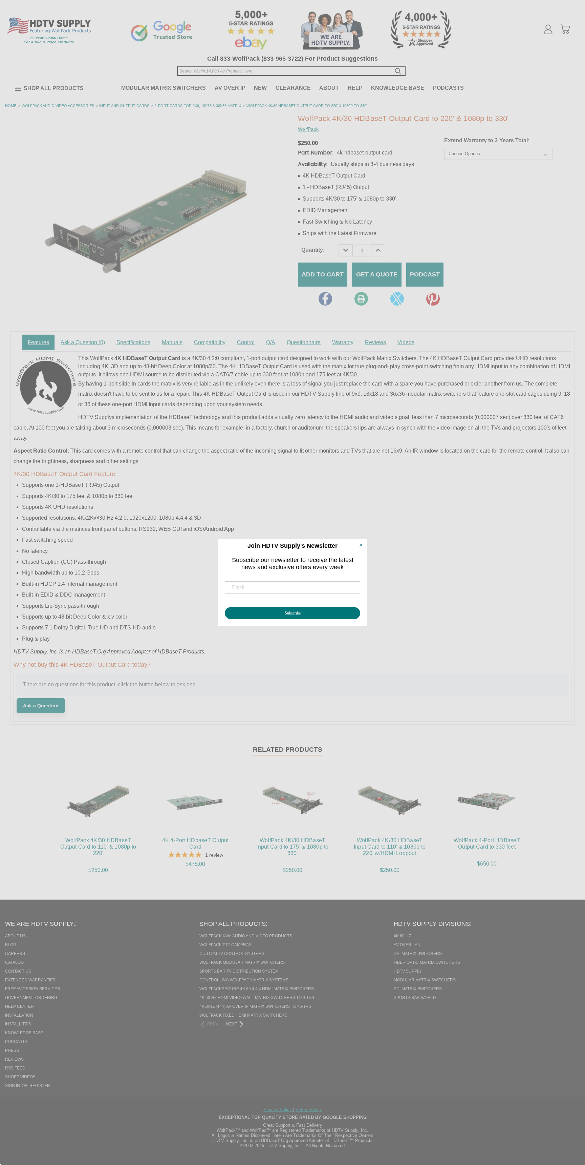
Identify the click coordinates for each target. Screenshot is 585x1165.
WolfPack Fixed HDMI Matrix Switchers (243, 1015)
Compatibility (209, 342)
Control (246, 342)
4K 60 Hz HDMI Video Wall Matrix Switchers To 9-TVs (256, 997)
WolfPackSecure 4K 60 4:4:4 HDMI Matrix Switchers (256, 988)
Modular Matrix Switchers (163, 88)
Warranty (342, 342)
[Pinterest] (433, 299)
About (329, 88)
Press (12, 1050)
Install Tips (18, 1024)
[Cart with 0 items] (565, 29)
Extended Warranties (30, 980)
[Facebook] (325, 299)
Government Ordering (31, 997)
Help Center (19, 1006)
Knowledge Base (397, 88)
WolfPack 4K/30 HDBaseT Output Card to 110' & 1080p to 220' (98, 846)
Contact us (18, 971)
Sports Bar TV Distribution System (239, 971)
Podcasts (448, 88)
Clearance (293, 88)
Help (355, 88)
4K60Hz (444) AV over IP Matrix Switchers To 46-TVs (255, 1006)
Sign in (13, 1085)
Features (38, 342)
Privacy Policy (278, 1109)
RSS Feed (15, 1068)
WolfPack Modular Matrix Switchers (242, 962)
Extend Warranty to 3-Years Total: (486, 140)
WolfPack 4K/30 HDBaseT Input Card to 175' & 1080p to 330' (292, 846)
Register (39, 1085)
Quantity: (313, 250)
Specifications (133, 342)
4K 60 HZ (402, 936)
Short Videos (20, 1077)
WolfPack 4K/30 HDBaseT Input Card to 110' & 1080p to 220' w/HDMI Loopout (390, 846)
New (260, 88)
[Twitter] (397, 299)
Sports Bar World (415, 997)
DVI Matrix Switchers (418, 953)
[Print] (361, 299)
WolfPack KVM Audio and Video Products (245, 936)
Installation (19, 1015)
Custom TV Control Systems (231, 953)
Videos (405, 342)
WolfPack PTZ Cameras (225, 944)
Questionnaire (304, 342)
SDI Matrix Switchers (418, 988)
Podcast (425, 274)
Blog (10, 944)
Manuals (172, 342)
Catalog (14, 962)
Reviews (375, 342)
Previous (567, 1125)
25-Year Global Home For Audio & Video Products (49, 40)
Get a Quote (376, 274)
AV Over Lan (407, 944)
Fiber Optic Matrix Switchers (427, 962)
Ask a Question (83, 342)
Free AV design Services (32, 988)
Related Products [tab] (287, 749)
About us (15, 936)
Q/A (270, 342)
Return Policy (309, 1109)
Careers (15, 953)
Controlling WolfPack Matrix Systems (243, 980)
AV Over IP (230, 88)
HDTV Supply (408, 971)
